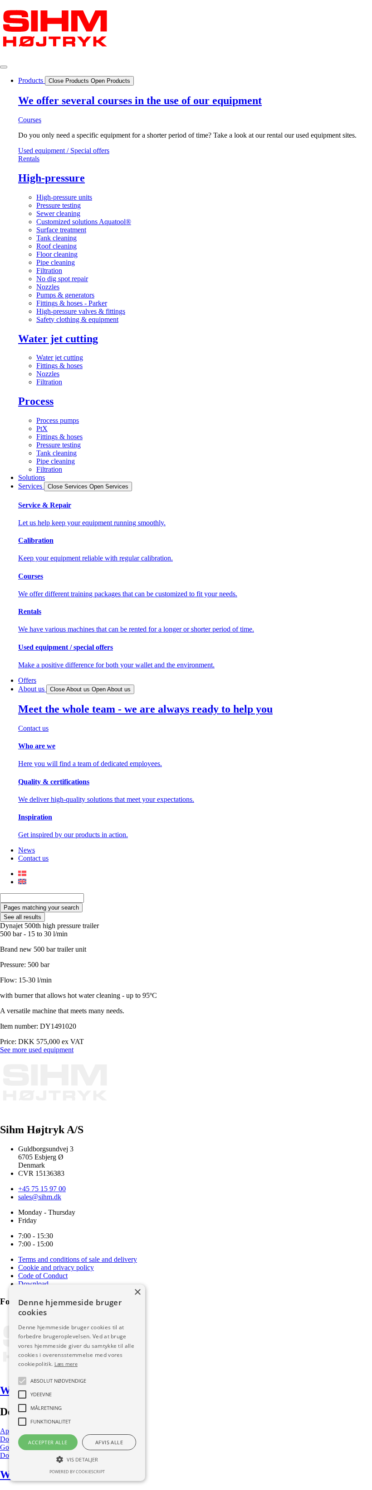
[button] (77, 1459)
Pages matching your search (41, 907)
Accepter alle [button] (47, 1442)
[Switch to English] (22, 882)
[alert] (77, 1382)
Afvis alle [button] (109, 1442)
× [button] (137, 1292)
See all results (22, 917)
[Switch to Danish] (22, 873)
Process (36, 401)
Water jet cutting (58, 339)
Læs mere (66, 1364)
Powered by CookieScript (77, 1472)
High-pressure (51, 178)
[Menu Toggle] (3, 67)
